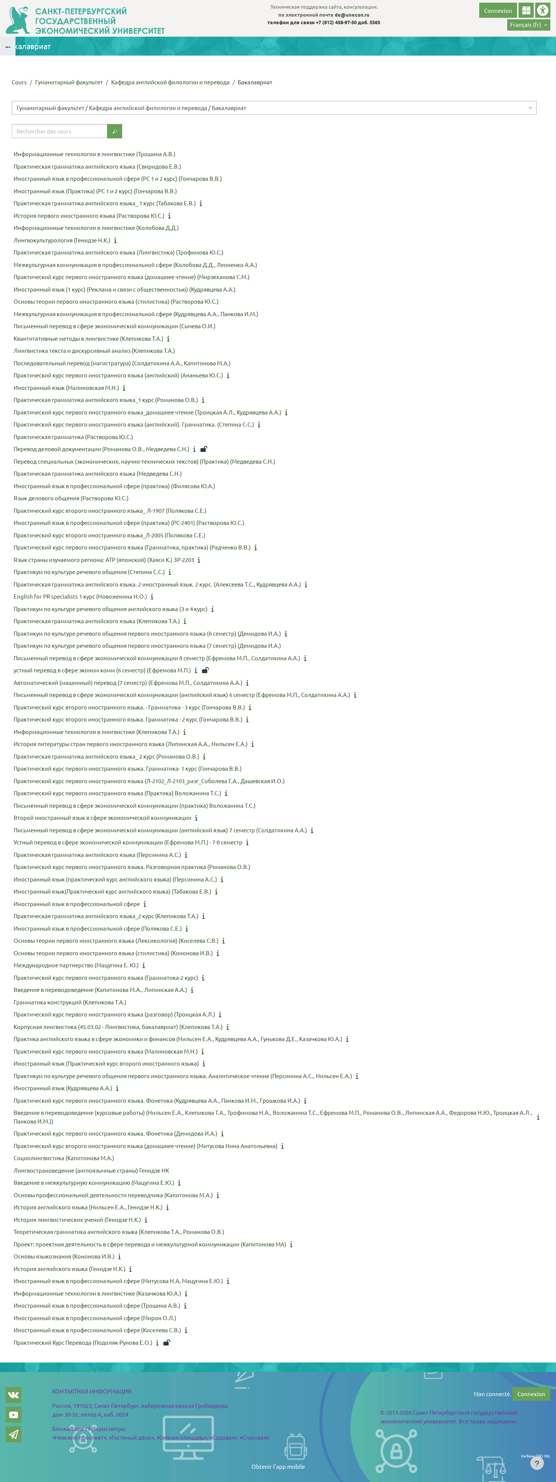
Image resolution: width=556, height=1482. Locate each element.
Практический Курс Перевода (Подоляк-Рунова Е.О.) (83, 1342)
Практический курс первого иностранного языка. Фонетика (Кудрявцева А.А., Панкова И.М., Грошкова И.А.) (157, 1100)
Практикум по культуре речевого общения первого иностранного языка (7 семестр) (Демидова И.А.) (147, 645)
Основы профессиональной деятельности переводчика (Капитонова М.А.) (113, 1194)
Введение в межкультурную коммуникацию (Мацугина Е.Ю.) (94, 1182)
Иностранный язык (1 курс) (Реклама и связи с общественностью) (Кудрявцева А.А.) (125, 289)
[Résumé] (202, 202)
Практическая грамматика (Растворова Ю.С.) (73, 436)
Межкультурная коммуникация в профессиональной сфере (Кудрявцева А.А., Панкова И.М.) (136, 313)
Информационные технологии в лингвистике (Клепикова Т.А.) (97, 731)
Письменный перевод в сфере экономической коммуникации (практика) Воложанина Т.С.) (135, 805)
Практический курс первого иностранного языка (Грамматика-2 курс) (106, 977)
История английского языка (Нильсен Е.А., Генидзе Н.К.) (88, 1206)
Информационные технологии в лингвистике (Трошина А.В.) (94, 153)
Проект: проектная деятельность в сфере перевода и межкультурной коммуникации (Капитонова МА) (150, 1244)
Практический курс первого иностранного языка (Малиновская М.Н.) (106, 1051)
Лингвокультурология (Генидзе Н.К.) (62, 240)
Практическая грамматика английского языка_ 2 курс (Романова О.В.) (106, 756)
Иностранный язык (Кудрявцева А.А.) (63, 1087)
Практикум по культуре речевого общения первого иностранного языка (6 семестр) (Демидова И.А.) (147, 633)
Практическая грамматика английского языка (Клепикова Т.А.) (97, 620)
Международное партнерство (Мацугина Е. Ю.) (76, 964)
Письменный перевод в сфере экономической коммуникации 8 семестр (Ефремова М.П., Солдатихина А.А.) (157, 657)
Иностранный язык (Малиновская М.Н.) (66, 387)
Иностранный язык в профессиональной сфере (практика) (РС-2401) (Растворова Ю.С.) (129, 522)
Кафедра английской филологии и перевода (170, 81)
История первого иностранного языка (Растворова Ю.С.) (89, 215)
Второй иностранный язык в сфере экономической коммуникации (102, 817)
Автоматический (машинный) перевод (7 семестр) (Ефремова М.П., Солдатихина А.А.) (128, 682)
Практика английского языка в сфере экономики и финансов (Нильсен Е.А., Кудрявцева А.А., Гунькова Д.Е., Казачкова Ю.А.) (178, 1038)
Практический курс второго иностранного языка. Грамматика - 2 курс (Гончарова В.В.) (128, 719)
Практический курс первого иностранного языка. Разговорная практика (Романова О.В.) (132, 866)
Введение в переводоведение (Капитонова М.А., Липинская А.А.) (100, 989)
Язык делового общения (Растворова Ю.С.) (71, 497)
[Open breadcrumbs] (8, 46)
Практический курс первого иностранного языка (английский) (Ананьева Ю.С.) (118, 375)
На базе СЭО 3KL (535, 1456)
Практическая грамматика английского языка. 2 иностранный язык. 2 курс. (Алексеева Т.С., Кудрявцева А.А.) (157, 584)
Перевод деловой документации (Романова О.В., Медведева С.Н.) (101, 448)
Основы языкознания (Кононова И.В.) (64, 1256)
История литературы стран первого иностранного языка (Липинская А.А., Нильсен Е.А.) (131, 743)
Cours (19, 81)
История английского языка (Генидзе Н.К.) (70, 1268)
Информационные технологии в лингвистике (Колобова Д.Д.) (96, 227)
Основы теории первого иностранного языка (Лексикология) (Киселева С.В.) (116, 940)
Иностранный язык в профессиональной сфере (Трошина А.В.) (97, 1305)
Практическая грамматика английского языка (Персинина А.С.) (97, 854)
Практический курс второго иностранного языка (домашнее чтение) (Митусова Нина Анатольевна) (146, 1145)
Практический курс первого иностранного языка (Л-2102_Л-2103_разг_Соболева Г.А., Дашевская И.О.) (149, 780)
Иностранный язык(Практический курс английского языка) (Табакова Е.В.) (112, 891)
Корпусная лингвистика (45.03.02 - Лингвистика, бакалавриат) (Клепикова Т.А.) (118, 1026)
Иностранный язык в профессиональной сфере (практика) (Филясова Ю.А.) (114, 485)
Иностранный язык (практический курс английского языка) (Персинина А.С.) (115, 879)
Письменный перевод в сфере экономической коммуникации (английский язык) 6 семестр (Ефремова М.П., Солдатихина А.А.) (182, 694)
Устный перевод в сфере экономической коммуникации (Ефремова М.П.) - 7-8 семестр (128, 842)
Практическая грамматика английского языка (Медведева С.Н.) (98, 473)
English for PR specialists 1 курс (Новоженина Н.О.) (80, 596)
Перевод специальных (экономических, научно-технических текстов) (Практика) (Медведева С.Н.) (144, 461)
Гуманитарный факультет (69, 81)
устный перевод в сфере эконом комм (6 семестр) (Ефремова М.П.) (102, 669)
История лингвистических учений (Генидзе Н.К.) (77, 1219)
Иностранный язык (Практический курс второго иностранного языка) (106, 1063)
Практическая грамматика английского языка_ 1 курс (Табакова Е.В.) (105, 202)
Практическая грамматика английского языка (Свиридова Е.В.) (97, 166)
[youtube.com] (14, 1415)
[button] (528, 25)
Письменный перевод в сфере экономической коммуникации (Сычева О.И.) (115, 325)
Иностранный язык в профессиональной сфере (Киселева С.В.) (97, 1329)
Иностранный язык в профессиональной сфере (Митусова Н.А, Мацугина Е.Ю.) (118, 1280)
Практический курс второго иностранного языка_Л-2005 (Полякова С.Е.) (109, 534)
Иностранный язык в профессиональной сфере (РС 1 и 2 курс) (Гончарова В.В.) (118, 178)
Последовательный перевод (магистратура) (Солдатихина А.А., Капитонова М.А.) (122, 362)
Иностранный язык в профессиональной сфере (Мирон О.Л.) (95, 1317)
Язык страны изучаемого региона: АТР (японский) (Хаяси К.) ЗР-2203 (104, 559)
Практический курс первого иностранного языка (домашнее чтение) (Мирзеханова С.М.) (132, 276)
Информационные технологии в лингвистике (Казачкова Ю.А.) (97, 1293)
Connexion (498, 10)
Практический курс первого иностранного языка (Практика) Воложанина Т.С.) (117, 792)
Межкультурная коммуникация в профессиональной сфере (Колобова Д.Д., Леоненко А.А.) (135, 264)
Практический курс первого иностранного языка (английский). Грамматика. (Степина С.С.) (134, 424)
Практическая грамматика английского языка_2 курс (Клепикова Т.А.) (106, 915)
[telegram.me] (14, 1434)
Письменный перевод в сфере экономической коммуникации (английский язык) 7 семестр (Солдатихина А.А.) (160, 829)
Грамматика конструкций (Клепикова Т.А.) (70, 1002)
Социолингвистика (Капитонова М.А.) (64, 1157)
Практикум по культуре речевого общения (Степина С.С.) (89, 571)
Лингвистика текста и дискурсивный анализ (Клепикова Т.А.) (94, 350)
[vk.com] (14, 1395)
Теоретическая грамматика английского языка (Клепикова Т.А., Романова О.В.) (119, 1231)
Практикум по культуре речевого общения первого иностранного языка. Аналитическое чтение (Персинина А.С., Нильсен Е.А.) (183, 1075)
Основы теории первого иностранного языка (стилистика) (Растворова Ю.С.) (116, 301)
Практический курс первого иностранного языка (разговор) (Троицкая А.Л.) (114, 1014)
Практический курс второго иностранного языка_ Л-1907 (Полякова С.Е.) (110, 510)
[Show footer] (537, 1463)
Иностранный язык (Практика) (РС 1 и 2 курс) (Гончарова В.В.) (95, 190)
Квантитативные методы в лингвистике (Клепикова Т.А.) (88, 338)
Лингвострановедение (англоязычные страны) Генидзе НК (91, 1170)
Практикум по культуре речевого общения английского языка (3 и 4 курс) (111, 608)
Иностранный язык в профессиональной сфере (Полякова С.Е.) (98, 928)
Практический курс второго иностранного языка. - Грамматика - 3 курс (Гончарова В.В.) (129, 707)
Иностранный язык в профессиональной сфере (77, 903)
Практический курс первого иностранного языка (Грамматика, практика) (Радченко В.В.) (132, 547)
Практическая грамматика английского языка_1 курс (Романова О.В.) (106, 399)
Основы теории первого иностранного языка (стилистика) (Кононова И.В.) (113, 952)
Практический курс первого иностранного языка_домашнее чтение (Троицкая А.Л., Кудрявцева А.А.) (147, 412)
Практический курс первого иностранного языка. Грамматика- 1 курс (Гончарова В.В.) (128, 768)
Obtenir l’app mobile (278, 1466)
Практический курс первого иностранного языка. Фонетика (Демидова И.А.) (115, 1133)
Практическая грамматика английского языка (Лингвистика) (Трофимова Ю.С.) (119, 252)
